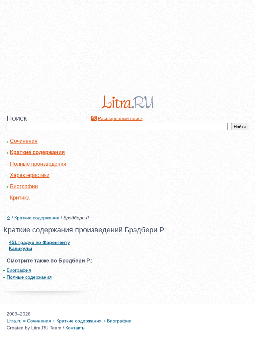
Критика (20, 198)
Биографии (24, 186)
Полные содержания (29, 277)
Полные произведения (38, 164)
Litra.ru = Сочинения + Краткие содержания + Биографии (69, 320)
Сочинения (24, 141)
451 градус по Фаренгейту (39, 242)
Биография (19, 270)
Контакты (75, 327)
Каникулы (20, 248)
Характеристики (29, 175)
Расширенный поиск (120, 118)
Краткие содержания (37, 152)
